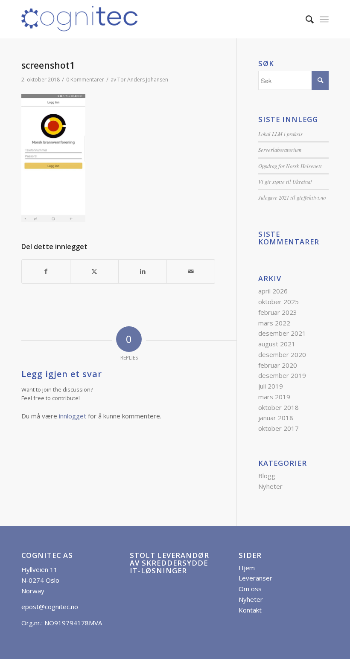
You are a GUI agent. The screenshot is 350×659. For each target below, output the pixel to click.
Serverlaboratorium (279, 149)
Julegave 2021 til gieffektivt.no (292, 197)
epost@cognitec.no (49, 606)
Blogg (266, 475)
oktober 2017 (278, 428)
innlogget (72, 416)
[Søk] (305, 19)
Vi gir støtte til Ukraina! (285, 181)
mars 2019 (274, 396)
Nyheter (270, 486)
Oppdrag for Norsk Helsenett (290, 165)
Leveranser (255, 578)
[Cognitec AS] (80, 19)
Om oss (250, 588)
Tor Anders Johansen (142, 79)
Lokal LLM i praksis (280, 133)
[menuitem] (305, 19)
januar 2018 (275, 417)
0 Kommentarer (85, 79)
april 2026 (273, 291)
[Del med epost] (191, 271)
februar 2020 (277, 365)
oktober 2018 (278, 407)
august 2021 (276, 344)
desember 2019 (282, 375)
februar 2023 (277, 312)
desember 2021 (282, 333)
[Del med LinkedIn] (142, 271)
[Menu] (324, 19)
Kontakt (250, 610)
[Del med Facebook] (46, 271)
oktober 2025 (278, 301)
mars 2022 (274, 323)
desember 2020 (282, 354)
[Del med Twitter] (94, 271)
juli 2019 (270, 386)
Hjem (247, 567)
